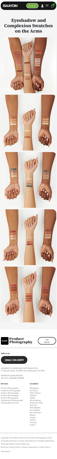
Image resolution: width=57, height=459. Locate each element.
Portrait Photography (9, 395)
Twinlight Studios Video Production (15, 444)
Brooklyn (34, 390)
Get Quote (32, 6)
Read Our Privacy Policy (10, 447)
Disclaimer (5, 451)
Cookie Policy (44, 447)
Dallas (32, 398)
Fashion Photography (10, 393)
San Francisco (35, 412)
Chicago (33, 422)
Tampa (32, 417)
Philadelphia (35, 407)
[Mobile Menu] (47, 6)
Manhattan (34, 388)
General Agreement (30, 447)
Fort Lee (33, 405)
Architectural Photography (12, 400)
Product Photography (20, 340)
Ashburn (33, 395)
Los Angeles (35, 410)
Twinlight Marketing (45, 441)
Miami (32, 415)
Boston (33, 420)
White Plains (35, 393)
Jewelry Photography (9, 398)
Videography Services (10, 403)
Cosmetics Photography (11, 390)
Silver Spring (35, 400)
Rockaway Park (36, 403)
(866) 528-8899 (14, 360)
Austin (32, 425)
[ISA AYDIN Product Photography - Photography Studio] (9, 5)
